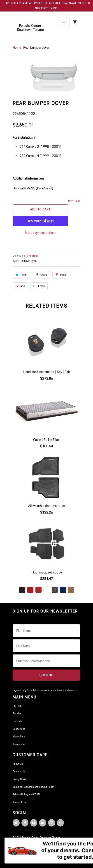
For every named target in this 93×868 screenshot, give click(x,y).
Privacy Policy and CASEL (27, 794)
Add (22, 286)
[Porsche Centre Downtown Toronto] (31, 27)
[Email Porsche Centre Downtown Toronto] (60, 823)
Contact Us (19, 771)
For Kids (17, 721)
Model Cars (19, 736)
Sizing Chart (19, 779)
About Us (18, 764)
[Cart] (75, 22)
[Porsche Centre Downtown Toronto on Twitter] (16, 823)
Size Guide (74, 201)
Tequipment (19, 744)
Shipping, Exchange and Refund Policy (33, 787)
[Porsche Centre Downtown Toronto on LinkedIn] (42, 823)
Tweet (23, 274)
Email (41, 286)
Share (43, 274)
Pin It (63, 274)
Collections (19, 729)
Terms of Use (20, 802)
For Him (17, 706)
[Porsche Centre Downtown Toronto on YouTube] (33, 823)
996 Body (32, 255)
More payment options (40, 232)
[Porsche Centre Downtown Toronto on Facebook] (24, 823)
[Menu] (63, 22)
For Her (17, 713)
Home (17, 47)
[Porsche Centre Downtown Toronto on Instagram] (51, 823)
